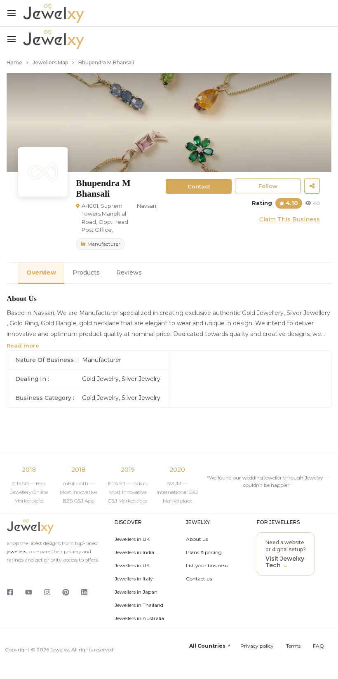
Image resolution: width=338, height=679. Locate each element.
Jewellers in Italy (134, 579)
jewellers (16, 551)
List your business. (207, 566)
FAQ (318, 646)
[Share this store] (312, 186)
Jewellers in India (134, 552)
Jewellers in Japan (136, 592)
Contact (199, 186)
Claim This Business (289, 219)
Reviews (129, 272)
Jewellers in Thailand (139, 605)
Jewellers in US (132, 566)
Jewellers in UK (132, 539)
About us (197, 539)
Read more (23, 345)
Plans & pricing (204, 552)
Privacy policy (257, 646)
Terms (293, 646)
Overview (41, 272)
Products (86, 272)
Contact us (199, 579)
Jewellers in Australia (139, 618)
